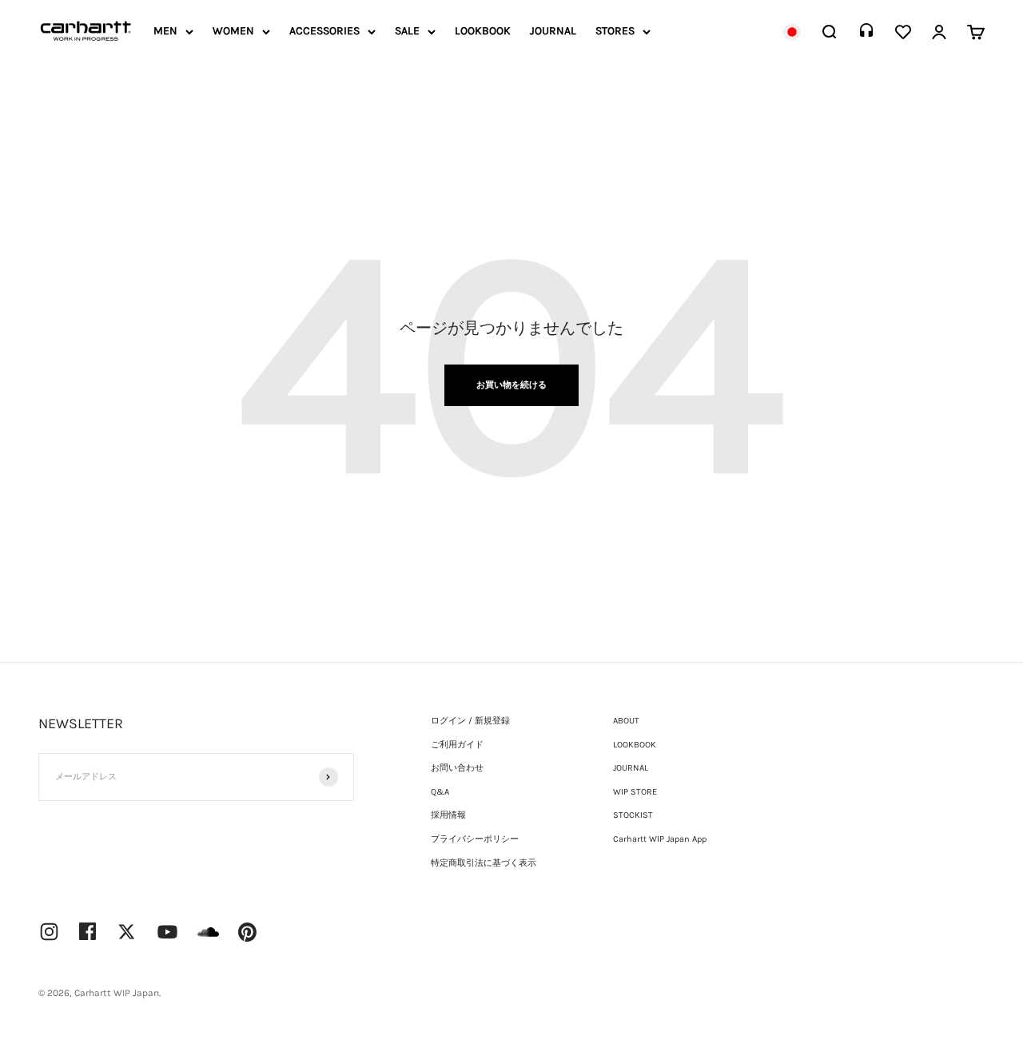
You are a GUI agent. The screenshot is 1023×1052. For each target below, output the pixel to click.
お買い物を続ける (511, 385)
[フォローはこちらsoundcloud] (208, 939)
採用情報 (448, 815)
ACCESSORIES (324, 31)
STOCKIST (633, 815)
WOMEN (233, 31)
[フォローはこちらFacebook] (88, 931)
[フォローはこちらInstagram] (49, 931)
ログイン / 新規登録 (470, 720)
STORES (615, 31)
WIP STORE (635, 792)
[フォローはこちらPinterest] (247, 932)
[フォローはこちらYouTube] (167, 931)
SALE (407, 31)
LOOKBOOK (483, 31)
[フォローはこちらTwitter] (126, 931)
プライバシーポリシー (475, 839)
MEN (165, 31)
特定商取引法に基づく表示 (483, 863)
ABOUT (626, 720)
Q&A (440, 792)
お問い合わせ (457, 768)
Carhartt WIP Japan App (660, 839)
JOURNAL (553, 31)
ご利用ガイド (457, 744)
